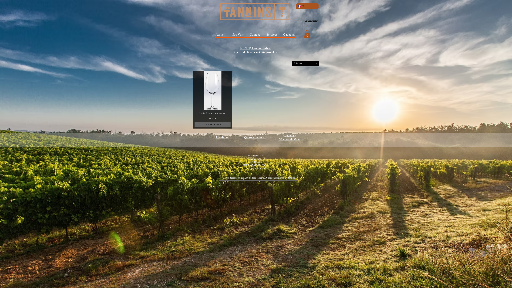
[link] (307, 34)
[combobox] (305, 63)
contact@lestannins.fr (255, 168)
